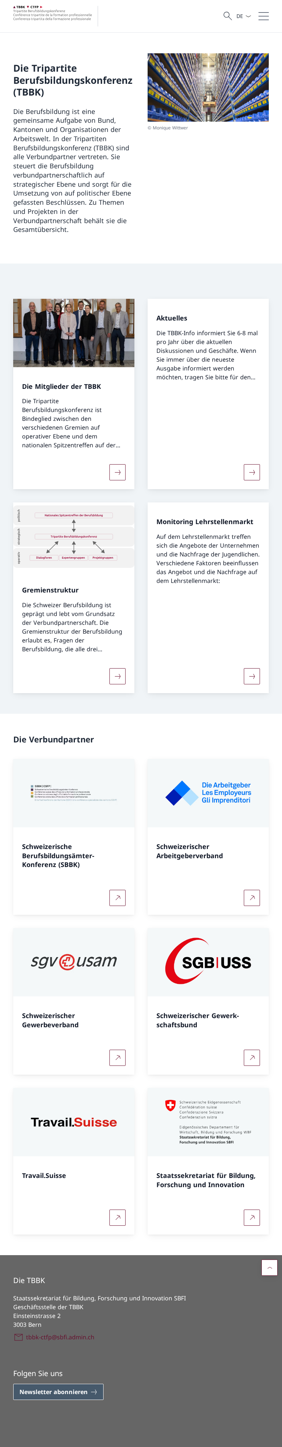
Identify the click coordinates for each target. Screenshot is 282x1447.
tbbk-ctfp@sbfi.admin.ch (60, 1337)
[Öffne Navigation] (264, 16)
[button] (269, 1268)
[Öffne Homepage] (58, 16)
